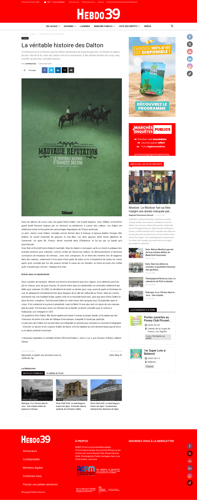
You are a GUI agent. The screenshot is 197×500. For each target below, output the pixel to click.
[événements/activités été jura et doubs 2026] (152, 116)
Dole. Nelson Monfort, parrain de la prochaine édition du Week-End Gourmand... (159, 252)
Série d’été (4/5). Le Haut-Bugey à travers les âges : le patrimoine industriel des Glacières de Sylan (104, 406)
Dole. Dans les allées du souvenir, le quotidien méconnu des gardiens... (160, 267)
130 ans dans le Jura (29, 400)
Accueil (24, 34)
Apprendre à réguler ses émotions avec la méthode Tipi (41, 356)
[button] (172, 26)
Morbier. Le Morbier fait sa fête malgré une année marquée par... (150, 209)
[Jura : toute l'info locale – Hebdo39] (98, 13)
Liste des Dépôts (128, 26)
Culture (33, 34)
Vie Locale (51, 26)
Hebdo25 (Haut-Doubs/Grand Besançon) (122, 2)
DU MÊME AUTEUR (54, 373)
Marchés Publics (103, 26)
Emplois (101, 2)
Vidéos (147, 26)
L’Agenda (85, 26)
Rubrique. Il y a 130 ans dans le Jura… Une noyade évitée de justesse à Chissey (34, 406)
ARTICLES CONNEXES (33, 373)
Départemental (135, 203)
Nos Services (74, 2)
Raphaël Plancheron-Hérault (141, 215)
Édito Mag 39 (116, 355)
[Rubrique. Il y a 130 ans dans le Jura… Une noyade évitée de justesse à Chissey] (37, 390)
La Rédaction (30, 63)
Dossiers (68, 26)
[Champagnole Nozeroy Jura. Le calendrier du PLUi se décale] (136, 282)
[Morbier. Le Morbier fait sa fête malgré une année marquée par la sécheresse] (152, 187)
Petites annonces (88, 2)
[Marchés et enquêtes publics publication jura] (152, 155)
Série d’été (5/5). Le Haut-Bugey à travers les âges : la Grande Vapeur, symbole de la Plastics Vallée (71, 406)
